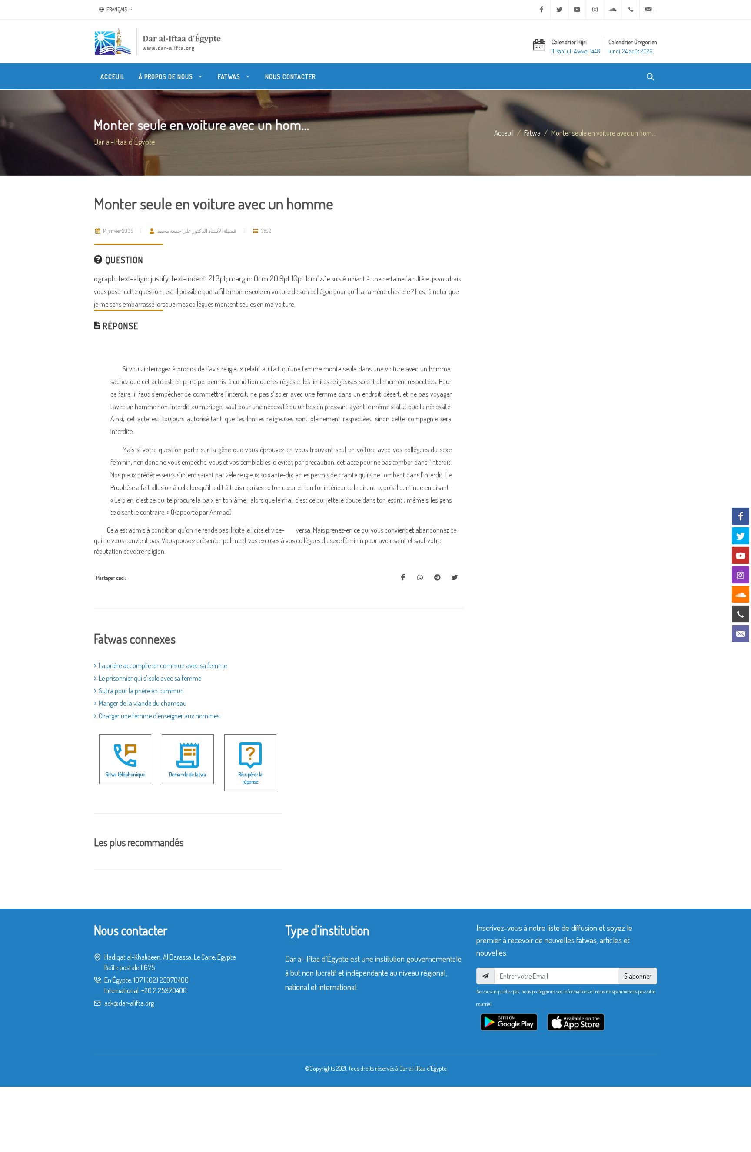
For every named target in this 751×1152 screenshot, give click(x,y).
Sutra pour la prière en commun (141, 690)
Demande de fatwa (187, 774)
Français (116, 9)
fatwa (532, 132)
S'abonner (637, 976)
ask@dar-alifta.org (129, 1003)
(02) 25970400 (167, 980)
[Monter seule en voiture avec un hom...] (403, 577)
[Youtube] (577, 9)
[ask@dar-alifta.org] (648, 9)
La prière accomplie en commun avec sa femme (163, 665)
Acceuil (504, 132)
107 (138, 980)
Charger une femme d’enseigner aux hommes (159, 716)
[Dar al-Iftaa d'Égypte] (158, 41)
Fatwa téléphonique (125, 774)
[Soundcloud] (612, 9)
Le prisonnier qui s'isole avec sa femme (150, 678)
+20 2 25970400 (164, 990)
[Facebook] (541, 9)
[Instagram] (595, 9)
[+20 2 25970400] (630, 9)
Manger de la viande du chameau (142, 703)
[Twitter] (559, 9)
